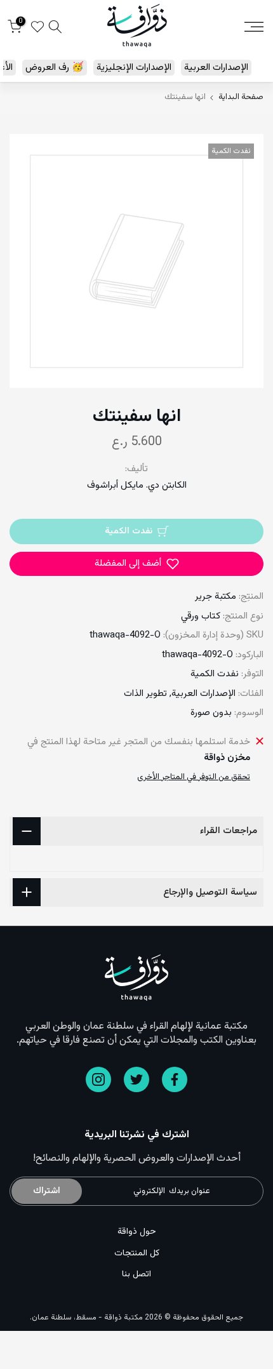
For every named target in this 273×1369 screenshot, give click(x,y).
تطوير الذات (145, 693)
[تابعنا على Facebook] (174, 1079)
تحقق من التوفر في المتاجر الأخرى (193, 777)
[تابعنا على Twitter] (136, 1079)
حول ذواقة (136, 1232)
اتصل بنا (136, 1274)
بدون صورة (211, 712)
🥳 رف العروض (54, 67)
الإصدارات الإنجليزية (134, 67)
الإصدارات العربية (216, 67)
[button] (136, 564)
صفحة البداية (240, 97)
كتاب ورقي (200, 616)
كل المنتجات (136, 1253)
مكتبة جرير (215, 596)
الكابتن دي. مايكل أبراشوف (137, 485)
